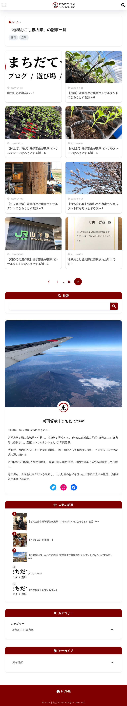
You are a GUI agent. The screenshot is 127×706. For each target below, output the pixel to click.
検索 (114, 306)
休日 (13, 37)
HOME (65, 691)
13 (69, 281)
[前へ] (49, 281)
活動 (23, 37)
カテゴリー (17, 623)
